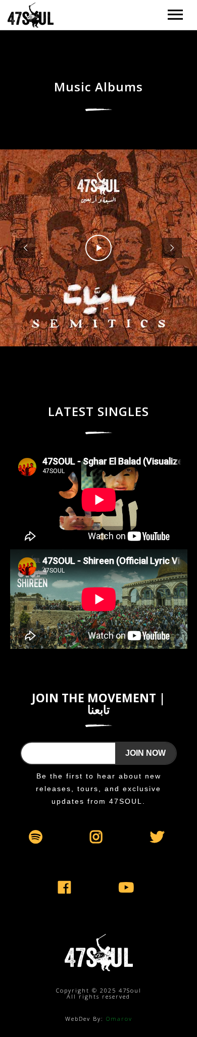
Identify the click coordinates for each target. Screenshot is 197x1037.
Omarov (119, 1018)
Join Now (145, 753)
